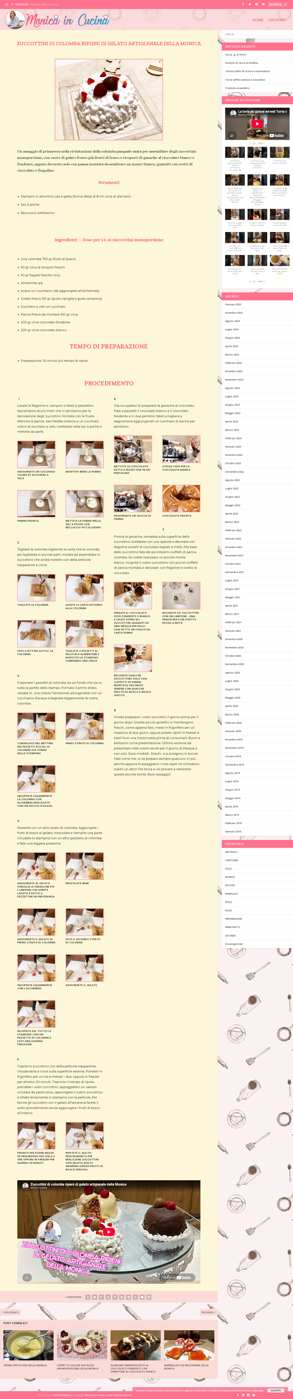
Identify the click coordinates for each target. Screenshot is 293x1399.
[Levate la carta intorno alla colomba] (84, 600)
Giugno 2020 (232, 689)
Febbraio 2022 (233, 530)
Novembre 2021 (234, 555)
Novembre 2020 (234, 647)
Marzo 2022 (232, 522)
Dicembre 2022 (233, 455)
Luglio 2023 (231, 396)
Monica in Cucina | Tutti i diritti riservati (108, 1395)
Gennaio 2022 (233, 538)
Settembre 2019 (234, 764)
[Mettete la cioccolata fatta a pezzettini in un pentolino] (133, 461)
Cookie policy (257, 1390)
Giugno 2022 (232, 496)
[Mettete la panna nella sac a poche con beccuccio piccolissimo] (84, 516)
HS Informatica (62, 1395)
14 (123, 133)
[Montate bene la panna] (84, 466)
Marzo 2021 (232, 614)
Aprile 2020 (231, 706)
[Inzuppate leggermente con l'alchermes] (36, 980)
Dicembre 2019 (233, 739)
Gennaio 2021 (233, 630)
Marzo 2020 (232, 714)
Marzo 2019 (232, 814)
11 (114, 133)
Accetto (276, 1390)
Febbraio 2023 (233, 438)
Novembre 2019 (234, 747)
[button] (261, 143)
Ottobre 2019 (233, 756)
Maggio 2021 (232, 597)
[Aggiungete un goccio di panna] (133, 510)
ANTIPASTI (231, 852)
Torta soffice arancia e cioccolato (245, 79)
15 (126, 133)
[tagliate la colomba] (36, 600)
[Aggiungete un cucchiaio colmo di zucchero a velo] (36, 466)
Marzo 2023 (232, 430)
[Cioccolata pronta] (181, 510)
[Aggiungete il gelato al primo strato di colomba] (36, 934)
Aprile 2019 (231, 806)
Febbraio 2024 (233, 363)
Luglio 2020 (231, 681)
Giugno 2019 (232, 789)
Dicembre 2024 (233, 312)
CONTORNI (231, 860)
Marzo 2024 (232, 354)
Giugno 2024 (232, 337)
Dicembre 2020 (233, 639)
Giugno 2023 (232, 404)
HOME (257, 20)
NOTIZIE (230, 885)
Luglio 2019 (231, 781)
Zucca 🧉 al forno (235, 54)
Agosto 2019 (232, 773)
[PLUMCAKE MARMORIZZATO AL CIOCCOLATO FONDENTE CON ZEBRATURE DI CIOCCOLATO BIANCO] (136, 1345)
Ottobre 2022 (233, 463)
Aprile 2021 (231, 605)
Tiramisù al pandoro (237, 88)
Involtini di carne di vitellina (241, 62)
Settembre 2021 (234, 572)
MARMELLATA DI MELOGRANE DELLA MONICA (186, 1367)
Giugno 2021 (232, 589)
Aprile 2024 (231, 346)
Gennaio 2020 (233, 731)
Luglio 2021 (231, 580)
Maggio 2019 (232, 798)
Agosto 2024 (232, 321)
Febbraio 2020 (233, 722)
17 (132, 133)
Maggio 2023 (232, 413)
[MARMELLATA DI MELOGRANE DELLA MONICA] (189, 1345)
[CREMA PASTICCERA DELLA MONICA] (28, 1345)
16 (129, 133)
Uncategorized (234, 944)
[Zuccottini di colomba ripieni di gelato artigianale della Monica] (108, 138)
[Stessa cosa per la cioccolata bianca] (181, 461)
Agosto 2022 (232, 480)
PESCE (228, 902)
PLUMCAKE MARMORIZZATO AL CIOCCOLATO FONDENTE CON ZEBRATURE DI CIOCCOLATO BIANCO (133, 1368)
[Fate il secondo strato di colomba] (84, 934)
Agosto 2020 (232, 672)
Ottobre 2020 (233, 655)
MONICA (230, 877)
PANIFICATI (231, 893)
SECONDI (230, 935)
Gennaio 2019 (233, 831)
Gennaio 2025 (233, 304)
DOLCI (228, 868)
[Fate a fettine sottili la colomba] (36, 646)
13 (120, 133)
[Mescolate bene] (84, 878)
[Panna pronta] (36, 516)
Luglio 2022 (231, 488)
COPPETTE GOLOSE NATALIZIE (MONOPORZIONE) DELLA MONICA (78, 1367)
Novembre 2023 (234, 379)
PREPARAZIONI (233, 918)
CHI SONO (276, 20)
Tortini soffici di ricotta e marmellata (50, 4)
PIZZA (228, 910)
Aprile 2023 (231, 421)
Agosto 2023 (232, 388)
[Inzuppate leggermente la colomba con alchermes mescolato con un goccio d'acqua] (36, 791)
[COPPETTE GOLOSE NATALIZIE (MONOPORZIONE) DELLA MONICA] (82, 1345)
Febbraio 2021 (233, 622)
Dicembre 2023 (233, 371)
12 (117, 133)
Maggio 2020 (232, 697)
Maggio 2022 (232, 505)
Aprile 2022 (231, 513)
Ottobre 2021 (233, 563)
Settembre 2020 (234, 664)
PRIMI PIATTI (232, 927)
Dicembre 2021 (233, 547)
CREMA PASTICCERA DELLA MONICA (25, 1365)
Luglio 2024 (231, 329)
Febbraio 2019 (233, 823)
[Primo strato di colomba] (84, 738)
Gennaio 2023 (233, 446)
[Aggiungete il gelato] (84, 980)
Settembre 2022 (234, 471)
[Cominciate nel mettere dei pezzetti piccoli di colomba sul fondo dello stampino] (36, 738)
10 (111, 133)
